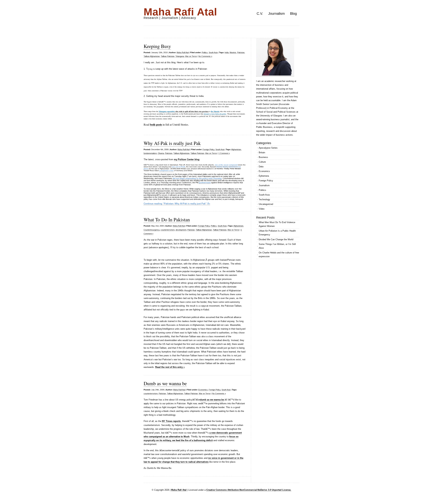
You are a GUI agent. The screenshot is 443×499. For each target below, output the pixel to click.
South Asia (213, 52)
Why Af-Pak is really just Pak (172, 143)
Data (261, 166)
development (181, 230)
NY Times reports (171, 421)
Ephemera (264, 176)
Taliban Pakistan (167, 56)
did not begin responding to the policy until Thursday (197, 178)
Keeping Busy (157, 46)
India (227, 52)
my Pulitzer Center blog (186, 159)
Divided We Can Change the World (276, 239)
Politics (205, 52)
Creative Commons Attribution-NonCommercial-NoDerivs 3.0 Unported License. (248, 490)
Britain (262, 152)
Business (263, 157)
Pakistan (241, 52)
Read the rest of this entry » (170, 367)
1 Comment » (224, 153)
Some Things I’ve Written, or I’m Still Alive (277, 246)
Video (261, 208)
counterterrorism (168, 230)
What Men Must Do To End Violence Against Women (277, 224)
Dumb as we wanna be (165, 383)
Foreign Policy (208, 149)
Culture (262, 162)
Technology (264, 199)
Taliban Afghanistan (152, 56)
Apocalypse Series (268, 148)
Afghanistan (236, 149)
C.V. (260, 13)
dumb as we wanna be (212, 399)
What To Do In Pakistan (167, 219)
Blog (293, 13)
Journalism (276, 13)
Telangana (179, 56)
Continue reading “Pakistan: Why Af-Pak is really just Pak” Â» (177, 203)
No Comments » (205, 56)
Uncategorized (266, 204)
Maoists (233, 52)
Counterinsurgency (152, 230)
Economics (203, 390)
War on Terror (191, 56)
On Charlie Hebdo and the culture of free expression (279, 254)
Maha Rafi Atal (180, 12)
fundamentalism (150, 153)
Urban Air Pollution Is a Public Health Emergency (277, 232)
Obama (161, 153)
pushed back (205, 183)
